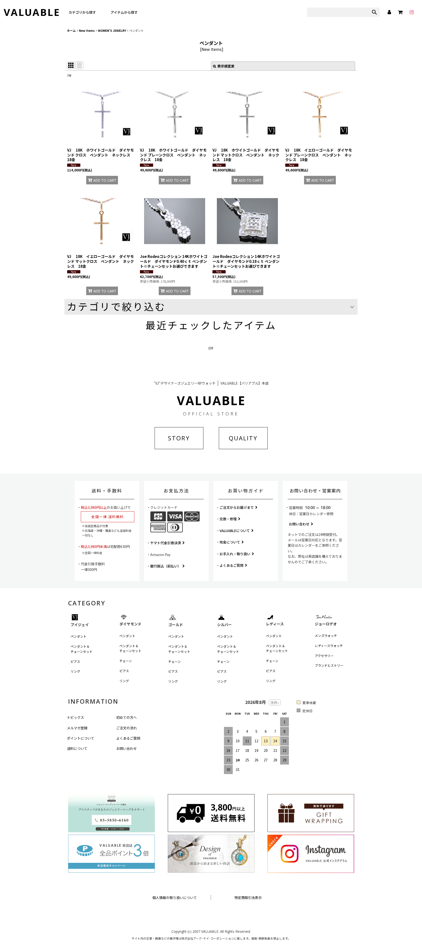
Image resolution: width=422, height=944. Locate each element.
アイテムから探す (124, 12)
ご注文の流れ (126, 727)
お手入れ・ (235, 553)
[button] (211, 307)
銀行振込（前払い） (165, 566)
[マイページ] (389, 12)
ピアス (75, 661)
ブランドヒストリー (329, 665)
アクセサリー (324, 655)
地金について (230, 542)
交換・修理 (228, 518)
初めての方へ (126, 717)
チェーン (125, 660)
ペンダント (78, 636)
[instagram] (411, 12)
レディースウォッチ (329, 645)
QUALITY (243, 438)
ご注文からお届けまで (237, 507)
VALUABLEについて (235, 530)
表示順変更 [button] (225, 66)
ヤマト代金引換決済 (165, 542)
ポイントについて (80, 738)
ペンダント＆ (82, 649)
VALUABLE (32, 12)
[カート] (400, 12)
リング (75, 671)
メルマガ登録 (77, 727)
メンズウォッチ (326, 635)
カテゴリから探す (82, 12)
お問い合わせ (299, 524)
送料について (77, 748)
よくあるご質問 (231, 565)
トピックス (75, 717)
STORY (179, 438)
